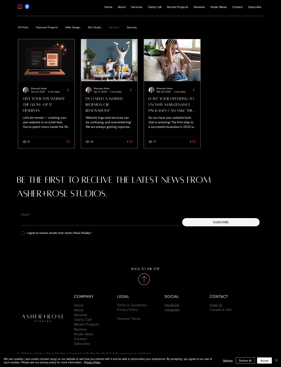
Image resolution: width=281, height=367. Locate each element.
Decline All (245, 360)
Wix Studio (94, 27)
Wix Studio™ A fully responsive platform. (120, 354)
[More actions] (69, 90)
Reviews (80, 329)
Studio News (84, 334)
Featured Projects (47, 27)
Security (132, 27)
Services (114, 27)
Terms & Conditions (132, 305)
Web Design (72, 27)
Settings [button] (228, 360)
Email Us (216, 305)
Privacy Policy (127, 310)
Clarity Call (82, 319)
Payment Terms (128, 319)
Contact (80, 339)
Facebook (172, 305)
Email (25, 214)
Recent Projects (86, 324)
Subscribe (82, 343)
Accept (264, 360)
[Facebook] (27, 6)
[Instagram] (20, 6)
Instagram (172, 310)
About (79, 310)
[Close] (276, 360)
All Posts (23, 27)
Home (78, 305)
